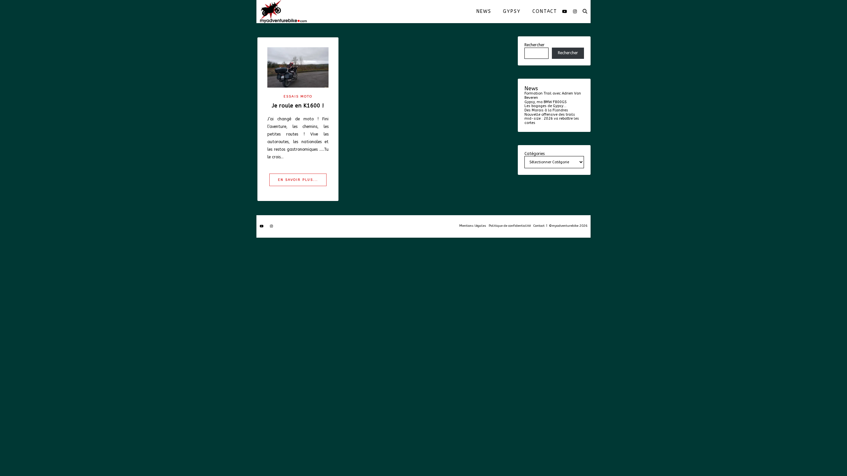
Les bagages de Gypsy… (545, 106)
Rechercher (534, 45)
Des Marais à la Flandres (546, 110)
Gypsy (511, 11)
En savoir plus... (298, 180)
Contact (544, 11)
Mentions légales (472, 226)
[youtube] (565, 11)
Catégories (534, 154)
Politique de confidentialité (510, 226)
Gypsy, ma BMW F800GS (545, 102)
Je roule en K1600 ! (298, 105)
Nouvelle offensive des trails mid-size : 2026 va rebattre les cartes (551, 118)
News (483, 11)
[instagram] (575, 11)
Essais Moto (298, 97)
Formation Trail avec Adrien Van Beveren (552, 95)
